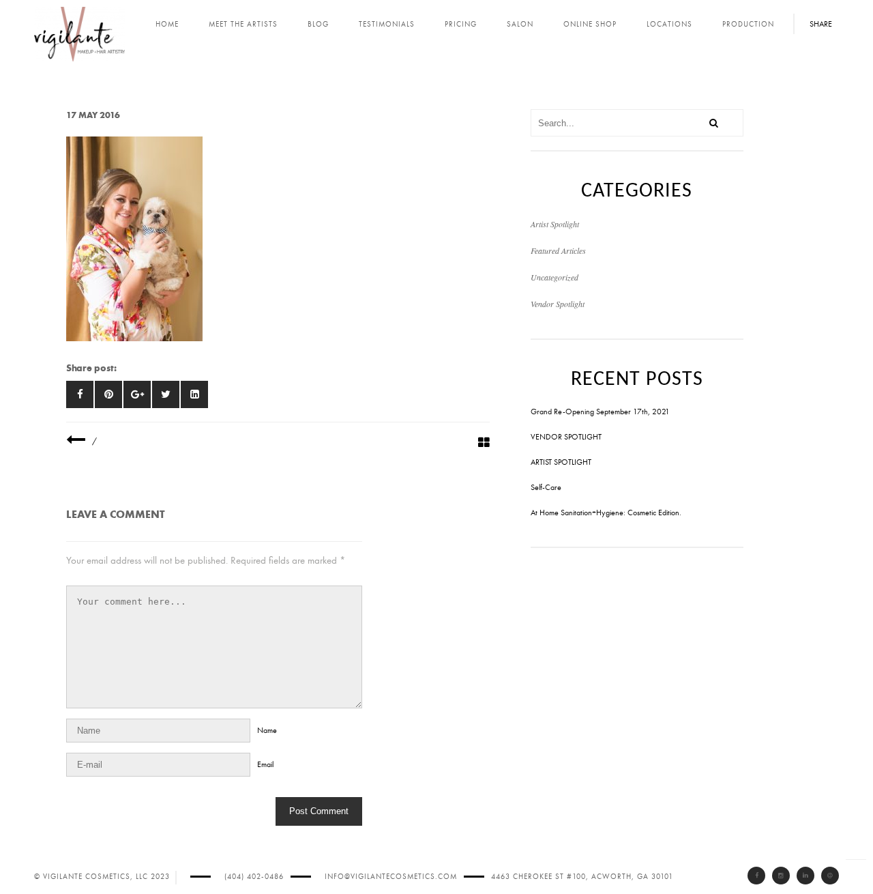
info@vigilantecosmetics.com (391, 876)
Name (267, 730)
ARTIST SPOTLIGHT (561, 462)
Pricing (461, 24)
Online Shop (590, 24)
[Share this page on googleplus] (137, 394)
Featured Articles (558, 250)
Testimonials (387, 24)
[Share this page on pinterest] (108, 394)
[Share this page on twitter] (165, 394)
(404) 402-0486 (254, 876)
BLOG (318, 24)
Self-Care (546, 487)
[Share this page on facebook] (79, 394)
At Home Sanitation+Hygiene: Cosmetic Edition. (606, 512)
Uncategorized (554, 277)
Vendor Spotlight (558, 303)
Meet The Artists (243, 24)
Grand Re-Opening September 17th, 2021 (600, 411)
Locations (669, 24)
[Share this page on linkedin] (194, 394)
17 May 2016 (93, 115)
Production (748, 24)
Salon (520, 24)
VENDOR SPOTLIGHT (566, 437)
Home (167, 24)
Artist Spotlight (555, 223)
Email (265, 764)
